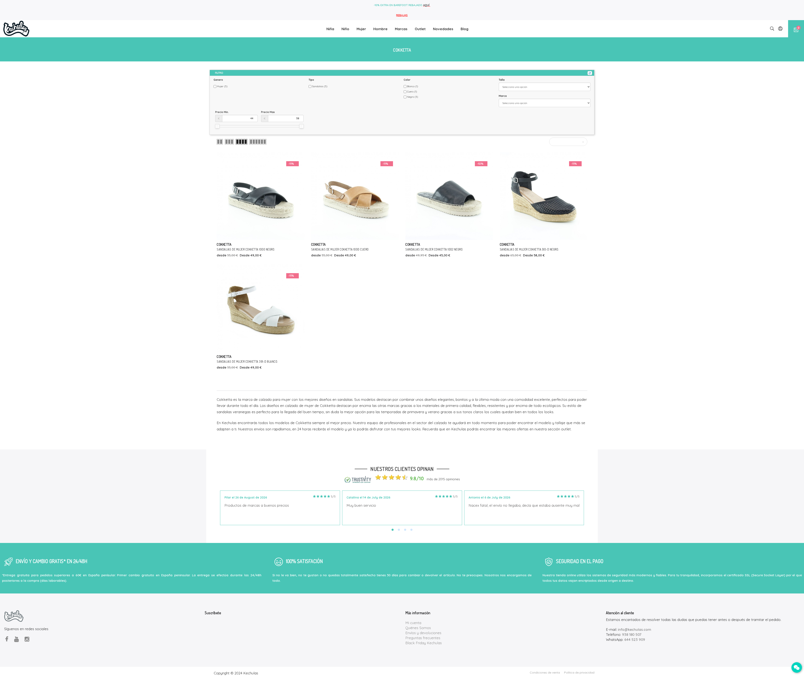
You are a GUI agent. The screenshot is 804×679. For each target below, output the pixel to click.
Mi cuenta (413, 623)
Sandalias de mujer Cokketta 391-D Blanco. (247, 361)
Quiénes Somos (418, 628)
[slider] (217, 126)
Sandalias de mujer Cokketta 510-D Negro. (529, 249)
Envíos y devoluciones (423, 633)
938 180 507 (631, 634)
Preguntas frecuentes (422, 638)
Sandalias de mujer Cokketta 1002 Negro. (434, 249)
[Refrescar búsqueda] (590, 73)
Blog (464, 29)
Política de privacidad (579, 672)
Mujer (361, 29)
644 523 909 (634, 639)
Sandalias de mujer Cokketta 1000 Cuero (340, 249)
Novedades (443, 29)
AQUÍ (426, 5)
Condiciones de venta (545, 672)
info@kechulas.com (634, 629)
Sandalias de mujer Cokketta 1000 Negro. (246, 249)
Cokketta (224, 244)
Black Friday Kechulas (423, 643)
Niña (330, 29)
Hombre (380, 29)
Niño (345, 29)
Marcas (401, 29)
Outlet (420, 29)
